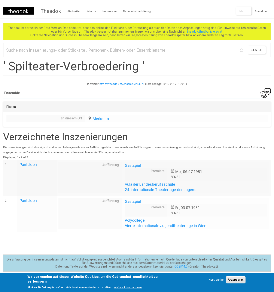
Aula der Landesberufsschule (150, 184)
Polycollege (135, 220)
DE (241, 10)
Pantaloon (28, 164)
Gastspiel (133, 165)
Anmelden (261, 11)
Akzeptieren (236, 279)
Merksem (101, 118)
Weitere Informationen (128, 287)
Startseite (73, 11)
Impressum (110, 11)
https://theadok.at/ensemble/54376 (122, 84)
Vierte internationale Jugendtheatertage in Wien (166, 225)
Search (257, 49)
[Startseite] (20, 11)
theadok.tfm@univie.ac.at (205, 31)
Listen (90, 11)
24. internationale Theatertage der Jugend (161, 189)
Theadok (51, 11)
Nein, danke (216, 279)
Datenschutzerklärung (137, 11)
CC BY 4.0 (181, 266)
